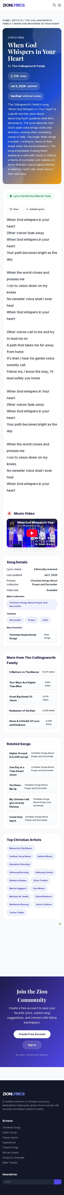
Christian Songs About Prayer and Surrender (28, 604)
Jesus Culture (44, 904)
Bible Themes (10, 1162)
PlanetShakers (43, 896)
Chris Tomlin (40, 880)
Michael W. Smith (19, 896)
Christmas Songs (12, 1127)
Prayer (32, 620)
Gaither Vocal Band (20, 856)
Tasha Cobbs (16, 912)
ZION (14, 5)
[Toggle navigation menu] (59, 5)
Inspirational (9, 1142)
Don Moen (39, 888)
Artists (17, 20)
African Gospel (11, 1152)
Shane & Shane (17, 880)
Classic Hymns (10, 1137)
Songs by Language (13, 1157)
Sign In (32, 1044)
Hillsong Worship (19, 872)
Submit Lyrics (37, 209)
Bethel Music (45, 856)
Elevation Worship (19, 864)
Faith (45, 620)
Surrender (15, 620)
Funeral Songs (10, 1147)
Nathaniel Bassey (19, 904)
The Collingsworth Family (28, 66)
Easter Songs (10, 1132)
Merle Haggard (17, 888)
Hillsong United (44, 872)
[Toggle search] (54, 5)
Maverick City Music (20, 848)
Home (6, 20)
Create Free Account (32, 1034)
